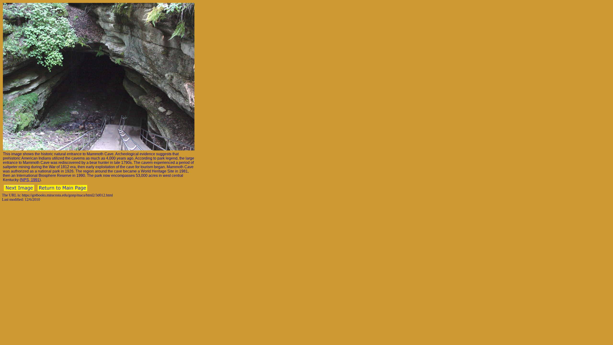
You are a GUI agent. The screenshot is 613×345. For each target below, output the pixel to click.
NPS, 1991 (30, 180)
